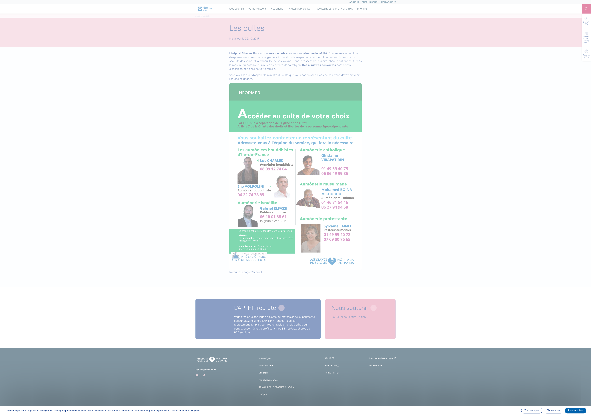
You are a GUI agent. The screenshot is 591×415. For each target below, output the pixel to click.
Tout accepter (532, 410)
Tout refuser (553, 410)
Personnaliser (575, 410)
